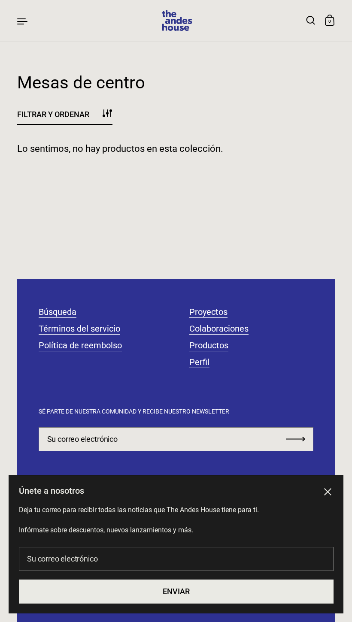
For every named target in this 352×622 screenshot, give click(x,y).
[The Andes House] (175, 21)
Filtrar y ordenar (53, 114)
